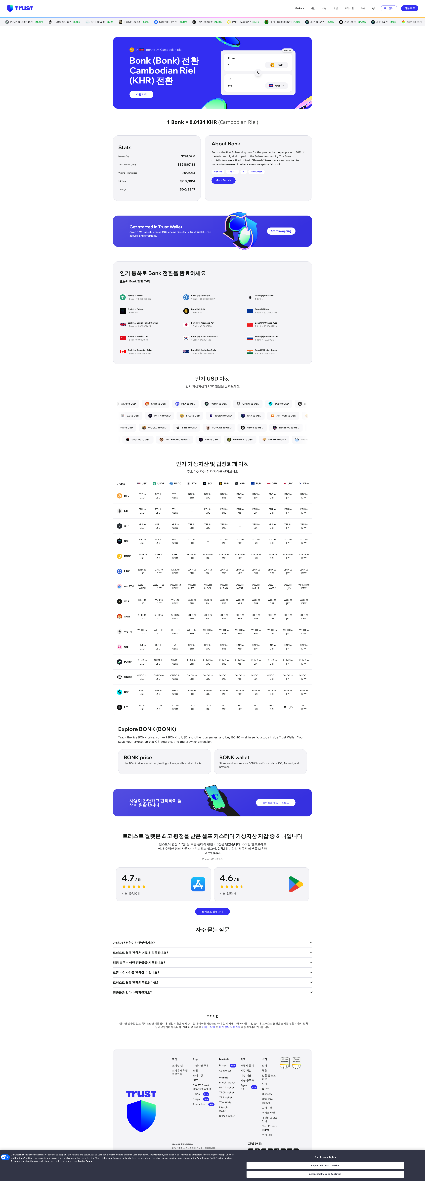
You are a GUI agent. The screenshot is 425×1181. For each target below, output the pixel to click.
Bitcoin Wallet (227, 1082)
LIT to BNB (224, 707)
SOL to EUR (255, 541)
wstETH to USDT (158, 586)
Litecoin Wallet (223, 1109)
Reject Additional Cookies (325, 1165)
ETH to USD (142, 511)
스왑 (195, 1070)
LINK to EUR (256, 571)
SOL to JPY (288, 541)
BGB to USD (142, 692)
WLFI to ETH (192, 601)
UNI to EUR (255, 647)
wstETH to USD (142, 586)
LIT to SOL (208, 707)
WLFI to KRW (304, 601)
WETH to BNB (224, 631)
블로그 (265, 1089)
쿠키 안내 (267, 1134)
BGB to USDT (158, 692)
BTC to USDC (175, 496)
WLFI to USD (142, 601)
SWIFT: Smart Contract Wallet (202, 1087)
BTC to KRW (303, 496)
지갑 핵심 (246, 1070)
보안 (264, 1084)
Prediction (203, 1104)
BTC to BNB (223, 496)
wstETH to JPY (288, 586)
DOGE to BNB (224, 556)
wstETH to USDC (175, 586)
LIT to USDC (175, 707)
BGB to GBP (272, 692)
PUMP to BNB (224, 662)
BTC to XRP (240, 496)
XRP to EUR (256, 526)
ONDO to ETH (192, 677)
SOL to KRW (303, 541)
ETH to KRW (303, 511)
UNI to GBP (272, 647)
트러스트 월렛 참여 (212, 911)
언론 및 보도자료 (269, 1077)
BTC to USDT (158, 496)
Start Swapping (281, 231)
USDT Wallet (226, 1087)
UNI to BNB (223, 647)
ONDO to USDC (175, 677)
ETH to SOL (207, 511)
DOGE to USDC (175, 556)
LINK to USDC (175, 571)
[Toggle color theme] (373, 8)
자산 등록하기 (248, 1080)
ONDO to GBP (272, 677)
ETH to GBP (272, 511)
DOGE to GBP (272, 556)
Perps (200, 1099)
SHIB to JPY (288, 616)
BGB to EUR (256, 692)
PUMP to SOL (207, 662)
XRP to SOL (207, 526)
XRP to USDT (158, 526)
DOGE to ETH (191, 556)
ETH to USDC (175, 511)
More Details (223, 180)
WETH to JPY (288, 631)
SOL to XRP (240, 541)
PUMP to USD (142, 662)
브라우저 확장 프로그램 (180, 1072)
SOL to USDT (158, 541)
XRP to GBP (272, 526)
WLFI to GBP (272, 601)
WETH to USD (142, 631)
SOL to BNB (223, 541)
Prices (227, 1065)
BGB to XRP (240, 692)
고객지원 (267, 1107)
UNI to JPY (288, 647)
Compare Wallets (267, 1100)
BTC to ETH (191, 496)
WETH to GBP (272, 631)
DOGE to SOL (207, 556)
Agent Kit (248, 1087)
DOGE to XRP (240, 556)
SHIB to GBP (272, 616)
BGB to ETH (192, 692)
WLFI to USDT (159, 601)
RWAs (200, 1094)
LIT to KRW (304, 707)
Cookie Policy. (85, 1161)
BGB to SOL (208, 692)
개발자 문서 (247, 1065)
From (231, 58)
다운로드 (409, 8)
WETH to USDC (175, 631)
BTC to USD (142, 496)
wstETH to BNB (224, 586)
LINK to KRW (304, 571)
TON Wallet (225, 1102)
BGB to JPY (288, 692)
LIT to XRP (240, 707)
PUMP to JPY (288, 662)
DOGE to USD (142, 556)
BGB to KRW (304, 692)
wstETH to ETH (192, 586)
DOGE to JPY (288, 556)
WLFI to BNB (224, 601)
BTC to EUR (255, 496)
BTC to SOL (207, 496)
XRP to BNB (223, 526)
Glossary (267, 1094)
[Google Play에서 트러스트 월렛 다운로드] (296, 884)
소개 (264, 1065)
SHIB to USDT (159, 616)
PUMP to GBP (272, 662)
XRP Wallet (225, 1097)
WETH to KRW (304, 631)
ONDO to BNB (224, 677)
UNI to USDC (175, 647)
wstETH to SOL (208, 586)
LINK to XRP (240, 571)
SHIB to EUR (256, 616)
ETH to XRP (240, 511)
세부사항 (287, 50)
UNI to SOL (207, 647)
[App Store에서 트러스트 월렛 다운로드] (198, 884)
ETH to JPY (288, 511)
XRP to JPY (287, 526)
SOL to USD (142, 541)
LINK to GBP (272, 571)
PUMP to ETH (191, 662)
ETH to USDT (158, 511)
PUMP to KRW (304, 662)
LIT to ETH (192, 707)
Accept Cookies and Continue (325, 1174)
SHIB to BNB (224, 616)
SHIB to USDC (175, 616)
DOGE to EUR (256, 556)
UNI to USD (142, 647)
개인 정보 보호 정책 (230, 1027)
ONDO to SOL (208, 677)
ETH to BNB (223, 511)
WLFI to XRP (240, 601)
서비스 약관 (208, 1027)
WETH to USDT (158, 631)
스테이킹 (198, 1075)
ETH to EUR (255, 511)
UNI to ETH (191, 647)
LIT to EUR (256, 707)
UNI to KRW (303, 647)
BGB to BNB (224, 692)
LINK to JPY (288, 571)
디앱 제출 (246, 1075)
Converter (225, 1070)
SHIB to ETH (192, 616)
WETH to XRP (240, 631)
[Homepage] (20, 8)
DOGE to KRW (304, 556)
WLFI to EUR (256, 601)
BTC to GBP (272, 496)
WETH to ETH (191, 631)
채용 (264, 1070)
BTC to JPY (288, 496)
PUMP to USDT (158, 662)
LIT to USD (142, 707)
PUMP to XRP (240, 662)
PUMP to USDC (175, 662)
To (229, 79)
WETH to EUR (256, 631)
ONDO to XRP (240, 677)
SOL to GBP (272, 541)
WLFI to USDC (175, 601)
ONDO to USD (142, 677)
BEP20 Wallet (227, 1116)
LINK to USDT (159, 571)
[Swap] (258, 72)
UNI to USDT (158, 647)
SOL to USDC (175, 541)
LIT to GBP (272, 707)
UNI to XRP (240, 647)
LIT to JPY (288, 707)
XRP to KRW (303, 526)
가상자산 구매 (201, 1065)
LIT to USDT (159, 707)
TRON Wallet (226, 1092)
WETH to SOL (207, 631)
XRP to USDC (175, 526)
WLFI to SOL (208, 601)
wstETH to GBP (272, 586)
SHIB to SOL (208, 616)
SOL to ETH (191, 541)
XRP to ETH (191, 526)
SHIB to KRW (304, 616)
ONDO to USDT (159, 677)
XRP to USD (142, 526)
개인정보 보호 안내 (270, 1119)
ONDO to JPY (288, 677)
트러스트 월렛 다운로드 (276, 802)
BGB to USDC (175, 692)
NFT (195, 1080)
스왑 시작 (141, 94)
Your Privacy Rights (325, 1157)
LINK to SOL (208, 571)
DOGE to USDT (158, 556)
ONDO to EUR (256, 677)
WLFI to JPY (288, 601)
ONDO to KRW (304, 677)
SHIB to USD (142, 616)
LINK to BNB (224, 571)
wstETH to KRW (303, 586)
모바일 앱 (177, 1065)
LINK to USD (142, 571)
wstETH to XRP (240, 586)
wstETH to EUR (256, 586)
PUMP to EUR (256, 662)
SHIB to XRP (240, 616)
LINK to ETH (192, 571)
